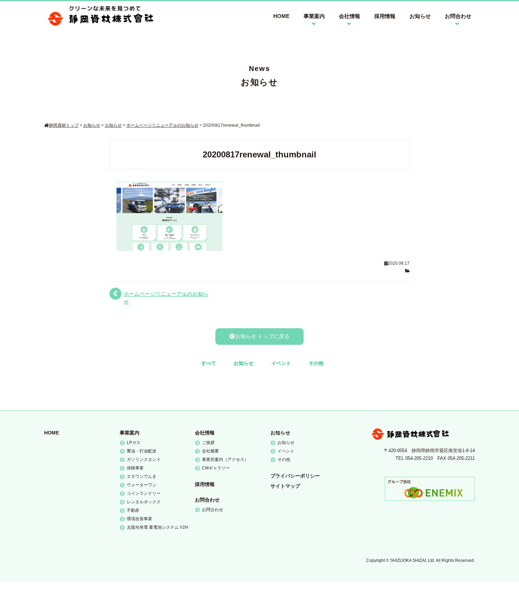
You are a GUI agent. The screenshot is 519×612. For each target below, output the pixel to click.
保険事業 (135, 468)
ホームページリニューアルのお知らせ (166, 297)
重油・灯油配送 (141, 451)
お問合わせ (207, 500)
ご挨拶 (208, 442)
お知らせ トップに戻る (262, 336)
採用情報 (384, 16)
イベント (281, 363)
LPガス (134, 442)
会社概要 (210, 451)
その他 (316, 363)
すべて (208, 363)
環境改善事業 (139, 518)
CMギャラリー (216, 468)
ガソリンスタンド (144, 459)
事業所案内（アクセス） (225, 459)
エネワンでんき (141, 476)
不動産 (133, 510)
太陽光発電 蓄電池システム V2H (157, 527)
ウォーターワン (141, 484)
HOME (281, 16)
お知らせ (420, 16)
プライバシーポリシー (295, 476)
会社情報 (205, 433)
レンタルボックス (144, 501)
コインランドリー (144, 493)
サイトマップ (285, 486)
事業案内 (129, 433)
